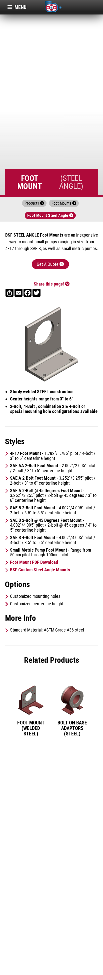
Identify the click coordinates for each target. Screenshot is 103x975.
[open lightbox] (51, 344)
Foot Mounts (64, 203)
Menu (17, 7)
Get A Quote (50, 264)
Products (34, 203)
